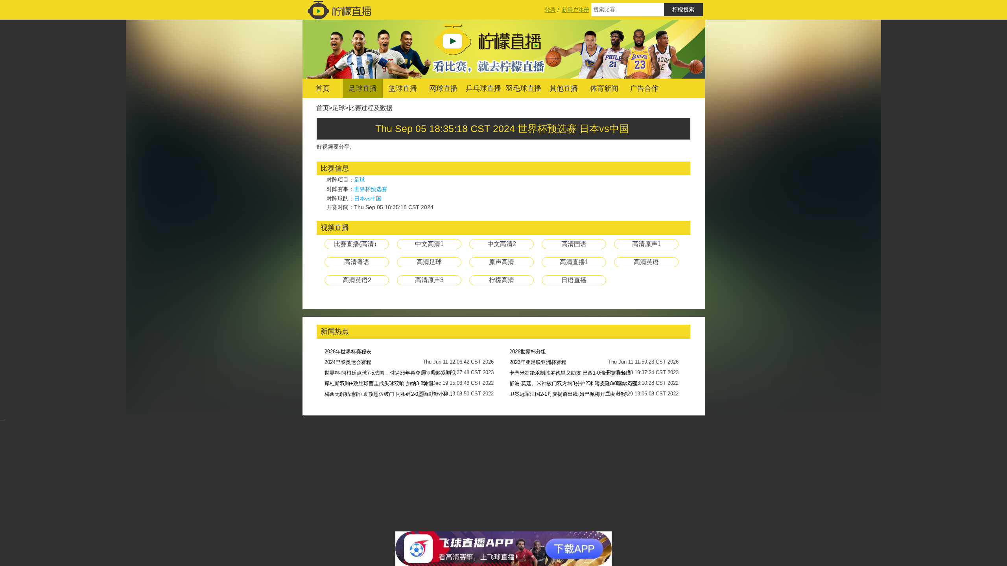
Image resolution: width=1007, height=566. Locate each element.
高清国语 (573, 244)
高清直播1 (574, 262)
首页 (322, 88)
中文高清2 (501, 244)
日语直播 (573, 280)
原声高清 (501, 262)
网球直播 (443, 88)
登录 (550, 10)
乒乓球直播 (483, 88)
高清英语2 (357, 280)
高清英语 (646, 262)
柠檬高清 (501, 280)
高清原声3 (429, 280)
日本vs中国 (368, 198)
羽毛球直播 (523, 88)
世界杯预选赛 (370, 189)
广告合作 (644, 88)
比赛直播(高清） (357, 244)
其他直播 (564, 88)
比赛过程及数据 (371, 108)
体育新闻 (604, 88)
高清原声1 (646, 244)
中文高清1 (429, 244)
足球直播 (363, 88)
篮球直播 (403, 88)
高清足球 (429, 262)
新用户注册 (575, 10)
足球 (338, 108)
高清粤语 (356, 262)
